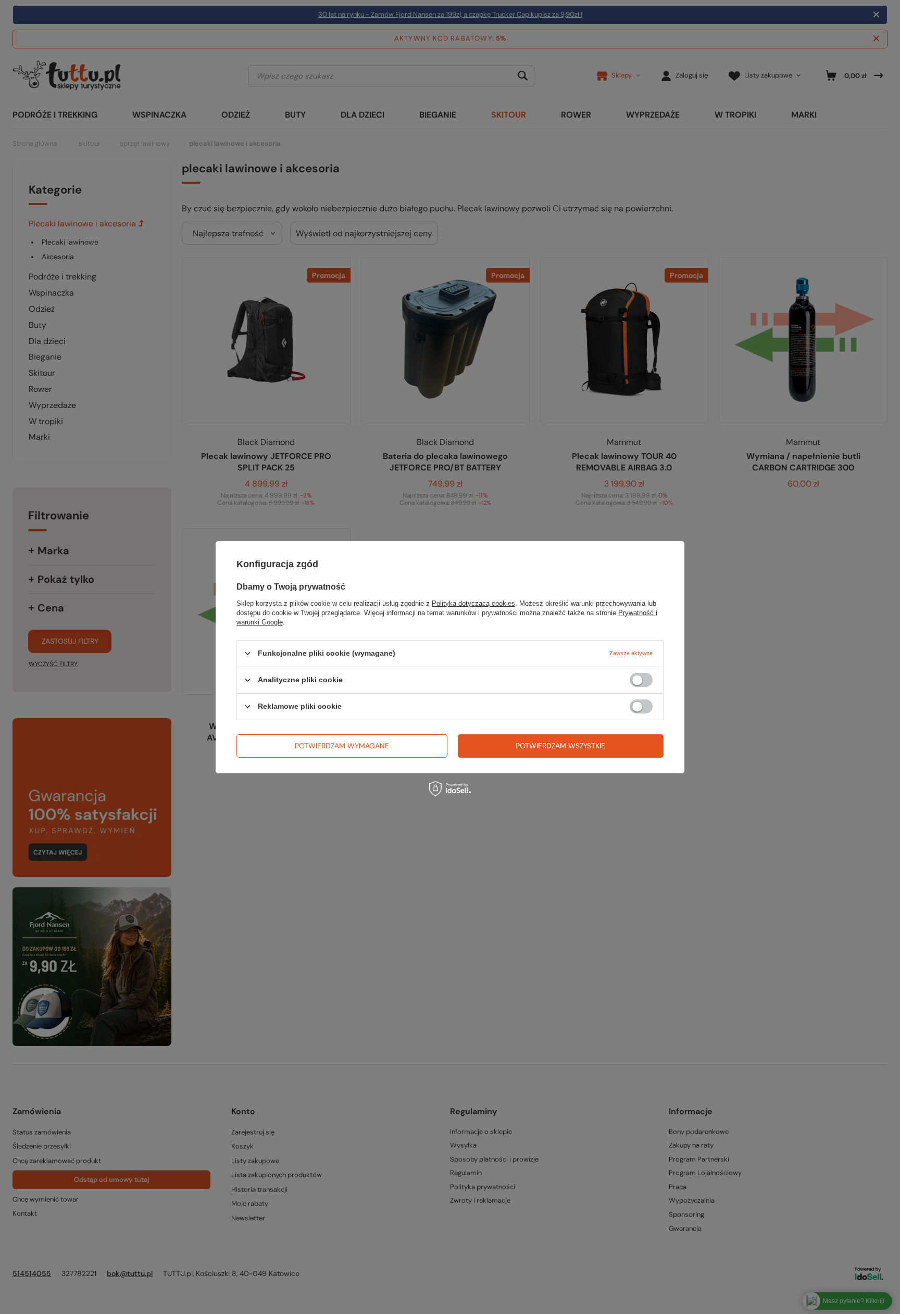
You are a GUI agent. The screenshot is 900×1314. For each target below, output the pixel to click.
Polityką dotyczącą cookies (473, 603)
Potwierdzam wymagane (342, 745)
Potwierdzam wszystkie (560, 745)
